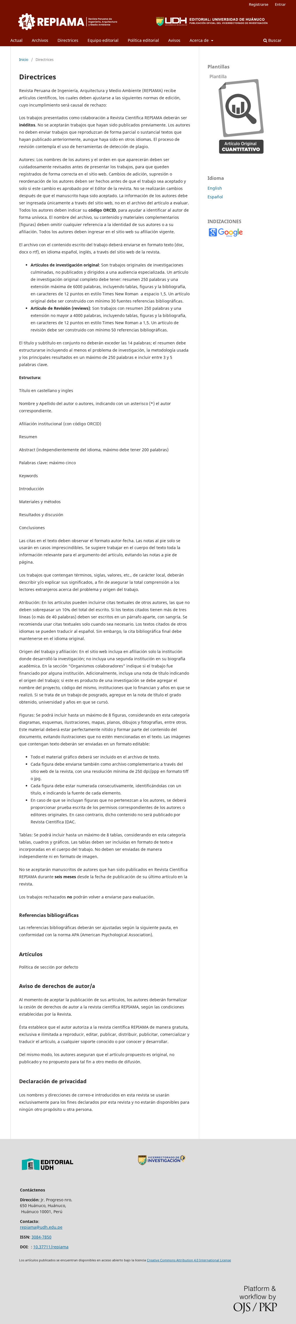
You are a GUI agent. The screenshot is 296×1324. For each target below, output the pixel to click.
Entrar (280, 4)
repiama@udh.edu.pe (41, 1227)
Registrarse (258, 4)
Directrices (68, 40)
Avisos (174, 40)
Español (215, 196)
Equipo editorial (103, 40)
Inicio (23, 59)
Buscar (274, 40)
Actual (16, 40)
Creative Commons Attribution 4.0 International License (189, 1260)
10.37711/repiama (51, 1247)
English (215, 188)
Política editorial (143, 40)
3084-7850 (41, 1237)
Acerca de (200, 40)
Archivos (40, 40)
